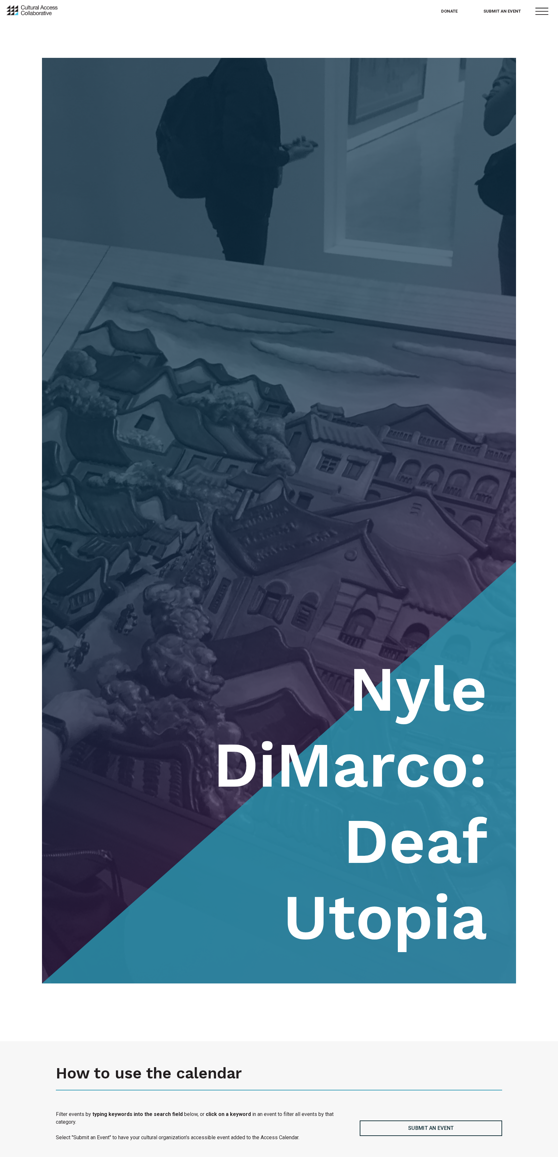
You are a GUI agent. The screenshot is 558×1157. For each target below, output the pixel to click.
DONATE (449, 11)
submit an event (431, 1128)
